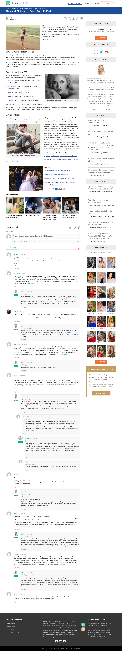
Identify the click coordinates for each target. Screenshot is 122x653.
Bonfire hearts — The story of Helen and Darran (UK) (59, 178)
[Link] (34, 241)
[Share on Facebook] (55, 189)
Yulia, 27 (91, 357)
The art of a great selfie (32, 215)
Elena (32, 419)
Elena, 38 (91, 313)
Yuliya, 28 (101, 343)
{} (36, 241)
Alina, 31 (111, 298)
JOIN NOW (101, 38)
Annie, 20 (10, 80)
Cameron (31, 365)
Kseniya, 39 (91, 328)
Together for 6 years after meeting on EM (56, 174)
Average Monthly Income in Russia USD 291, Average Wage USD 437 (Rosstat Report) (101, 236)
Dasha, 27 (10, 92)
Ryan (30, 536)
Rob (30, 328)
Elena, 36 (101, 313)
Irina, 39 (91, 284)
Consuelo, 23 (11, 100)
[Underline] (19, 241)
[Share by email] (63, 189)
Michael (31, 575)
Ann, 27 (101, 269)
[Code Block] (32, 241)
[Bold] (14, 241)
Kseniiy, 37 (111, 269)
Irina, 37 (111, 343)
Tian (30, 399)
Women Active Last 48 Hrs (13, 633)
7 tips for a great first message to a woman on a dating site (60, 156)
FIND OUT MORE (101, 393)
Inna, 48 (91, 343)
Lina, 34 (111, 284)
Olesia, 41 (91, 298)
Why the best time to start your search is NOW (57, 170)
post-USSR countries (53, 130)
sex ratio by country (72, 334)
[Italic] (17, 241)
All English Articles (13, 8)
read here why (68, 332)
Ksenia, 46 (111, 328)
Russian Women (10, 624)
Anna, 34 (111, 357)
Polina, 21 (10, 96)
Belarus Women (10, 630)
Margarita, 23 (101, 328)
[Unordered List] (27, 241)
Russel (30, 294)
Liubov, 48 (101, 284)
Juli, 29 (10, 86)
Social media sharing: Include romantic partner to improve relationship (51, 218)
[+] (39, 241)
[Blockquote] (29, 241)
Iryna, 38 (111, 313)
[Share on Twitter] (58, 189)
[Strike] (22, 241)
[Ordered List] (24, 241)
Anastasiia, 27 (101, 298)
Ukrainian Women (11, 627)
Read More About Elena (101, 109)
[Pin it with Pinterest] (61, 189)
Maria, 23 (91, 269)
